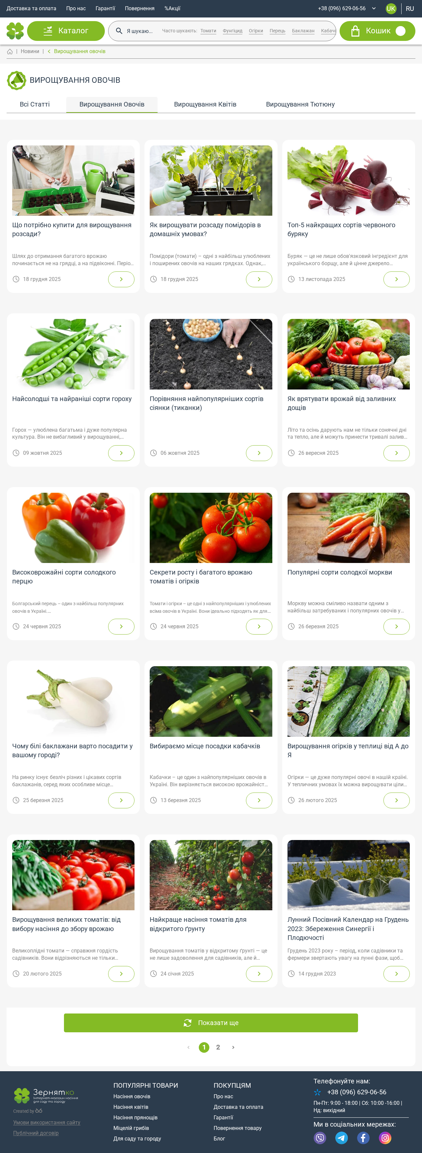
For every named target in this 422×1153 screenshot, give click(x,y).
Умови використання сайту (46, 1122)
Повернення (140, 9)
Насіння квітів (130, 1107)
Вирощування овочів (111, 104)
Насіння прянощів (135, 1117)
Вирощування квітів (205, 104)
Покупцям (232, 1085)
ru (410, 9)
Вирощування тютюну (300, 104)
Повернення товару (238, 1128)
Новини (30, 51)
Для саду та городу (137, 1139)
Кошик (378, 31)
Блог (219, 1139)
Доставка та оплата (31, 9)
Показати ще (218, 1023)
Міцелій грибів (131, 1128)
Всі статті (35, 104)
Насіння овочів (131, 1096)
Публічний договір (36, 1133)
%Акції (172, 9)
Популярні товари (145, 1085)
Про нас (76, 9)
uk (391, 9)
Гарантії (105, 9)
